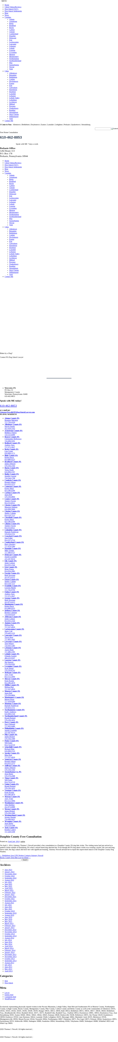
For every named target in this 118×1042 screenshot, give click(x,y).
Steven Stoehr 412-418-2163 (13, 426)
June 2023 (8, 870)
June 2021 (8, 907)
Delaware (12, 38)
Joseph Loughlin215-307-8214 (14, 730)
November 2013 (10, 957)
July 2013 (8, 965)
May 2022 (8, 886)
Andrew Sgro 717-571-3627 (12, 445)
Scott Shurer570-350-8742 (13, 668)
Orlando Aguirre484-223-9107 (12, 656)
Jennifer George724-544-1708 (12, 476)
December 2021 (10, 897)
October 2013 (10, 959)
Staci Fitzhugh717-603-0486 (11, 724)
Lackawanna (14, 42)
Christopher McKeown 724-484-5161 (13, 439)
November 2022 (10, 874)
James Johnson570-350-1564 (12, 768)
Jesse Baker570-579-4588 (13, 774)
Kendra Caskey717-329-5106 (11, 830)
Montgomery (14, 57)
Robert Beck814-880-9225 (14, 606)
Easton (11, 83)
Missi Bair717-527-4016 (12, 755)
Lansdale (12, 94)
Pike (10, 63)
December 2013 (10, 955)
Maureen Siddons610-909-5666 (12, 507)
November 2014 (10, 932)
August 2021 (9, 903)
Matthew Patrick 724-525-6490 (13, 433)
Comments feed (10, 997)
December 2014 (10, 930)
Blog (6, 13)
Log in (7, 993)
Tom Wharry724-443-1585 (13, 644)
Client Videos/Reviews (13, 7)
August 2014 (9, 938)
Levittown (13, 102)
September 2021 (10, 901)
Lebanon (12, 46)
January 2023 (9, 872)
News (7, 15)
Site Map (36, 1029)
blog (6, 981)
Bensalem (12, 75)
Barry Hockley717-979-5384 (14, 544)
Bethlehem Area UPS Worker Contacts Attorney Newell (21, 855)
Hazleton (12, 92)
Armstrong (13, 21)
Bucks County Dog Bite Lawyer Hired (15, 858)
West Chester (14, 114)
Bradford (12, 26)
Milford (12, 104)
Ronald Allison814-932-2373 (13, 482)
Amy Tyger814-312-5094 (13, 675)
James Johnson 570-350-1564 (13, 464)
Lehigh (11, 48)
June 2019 (8, 917)
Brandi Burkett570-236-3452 (12, 786)
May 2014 (8, 944)
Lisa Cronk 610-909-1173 (11, 451)
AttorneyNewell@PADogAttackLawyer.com (17, 412)
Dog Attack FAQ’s (11, 9)
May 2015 (8, 921)
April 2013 (9, 971)
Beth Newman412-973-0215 (12, 575)
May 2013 (8, 969)
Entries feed (9, 995)
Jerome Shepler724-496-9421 (15, 817)
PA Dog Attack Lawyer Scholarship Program (16, 1033)
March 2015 (9, 923)
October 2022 (10, 876)
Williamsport (13, 117)
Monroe (12, 54)
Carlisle (12, 79)
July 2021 (8, 905)
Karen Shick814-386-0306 (13, 488)
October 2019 (10, 911)
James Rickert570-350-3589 (11, 737)
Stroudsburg (13, 112)
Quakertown (13, 108)
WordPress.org (10, 999)
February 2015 (10, 926)
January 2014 (9, 952)
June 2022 (8, 884)
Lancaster (12, 44)
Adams (11, 19)
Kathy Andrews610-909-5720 (15, 712)
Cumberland (13, 34)
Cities (7, 71)
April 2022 (9, 888)
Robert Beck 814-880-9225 (11, 457)
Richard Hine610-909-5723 (13, 749)
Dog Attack (9, 983)
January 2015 (9, 928)
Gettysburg (13, 88)
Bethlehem (13, 77)
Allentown (13, 73)
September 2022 (10, 878)
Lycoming (13, 52)
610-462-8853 (11, 137)
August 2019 (9, 915)
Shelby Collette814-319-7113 (12, 513)
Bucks (11, 28)
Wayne (11, 67)
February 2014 (10, 950)
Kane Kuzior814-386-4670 (12, 681)
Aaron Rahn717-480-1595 (13, 650)
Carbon (12, 30)
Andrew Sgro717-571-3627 (12, 594)
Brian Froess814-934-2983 (11, 569)
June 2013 (8, 967)
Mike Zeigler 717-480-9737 (13, 550)
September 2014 (10, 936)
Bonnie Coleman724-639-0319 (12, 613)
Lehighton (13, 100)
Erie (10, 40)
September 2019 (10, 913)
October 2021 (10, 899)
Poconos (12, 106)
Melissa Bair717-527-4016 (12, 625)
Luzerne (12, 50)
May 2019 (8, 919)
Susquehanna (14, 65)
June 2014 (8, 942)
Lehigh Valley (14, 98)
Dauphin (12, 36)
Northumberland (15, 61)
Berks (11, 23)
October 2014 (10, 934)
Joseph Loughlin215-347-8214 (13, 557)
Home (7, 5)
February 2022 (10, 892)
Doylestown (13, 81)
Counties (8, 17)
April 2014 (9, 946)
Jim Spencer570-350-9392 (12, 662)
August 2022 (9, 880)
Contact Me (9, 121)
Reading (12, 110)
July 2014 (8, 940)
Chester (12, 32)
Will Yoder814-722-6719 (12, 743)
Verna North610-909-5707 (12, 470)
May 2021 (8, 909)
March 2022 (9, 890)
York (11, 69)
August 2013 (9, 963)
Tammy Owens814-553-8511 (12, 501)
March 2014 (9, 948)
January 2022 (9, 895)
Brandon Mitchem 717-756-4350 (12, 420)
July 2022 (8, 882)
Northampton (14, 59)
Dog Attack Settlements (13, 11)
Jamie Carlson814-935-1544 (11, 563)
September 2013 (10, 961)
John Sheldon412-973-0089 (14, 805)
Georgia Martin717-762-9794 (13, 588)
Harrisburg (13, 90)
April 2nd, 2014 (14, 841)
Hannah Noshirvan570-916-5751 (13, 532)
